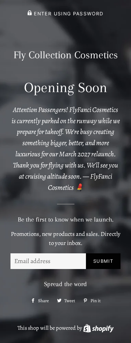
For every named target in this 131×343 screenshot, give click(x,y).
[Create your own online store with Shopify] (98, 328)
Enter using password (67, 13)
